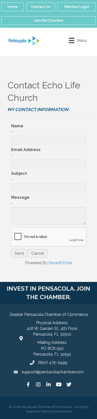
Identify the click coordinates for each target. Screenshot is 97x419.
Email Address (26, 149)
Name (17, 126)
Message (20, 197)
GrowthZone (60, 262)
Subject (19, 173)
